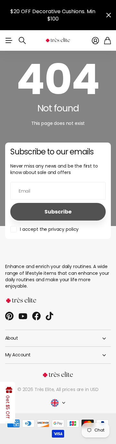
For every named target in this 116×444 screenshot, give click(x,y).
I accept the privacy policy (49, 229)
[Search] (22, 40)
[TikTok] (49, 316)
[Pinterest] (9, 316)
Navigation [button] (8, 40)
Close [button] (108, 15)
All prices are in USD (77, 389)
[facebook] (36, 316)
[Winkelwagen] (107, 40)
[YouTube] (23, 316)
